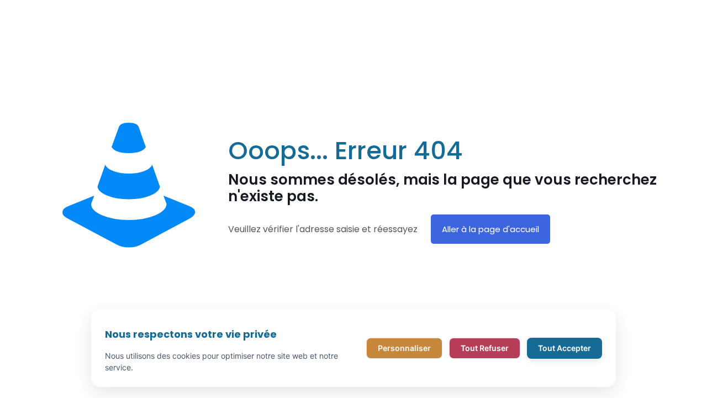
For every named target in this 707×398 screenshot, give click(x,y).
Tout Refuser (485, 348)
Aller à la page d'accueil (490, 229)
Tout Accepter (564, 348)
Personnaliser (404, 348)
